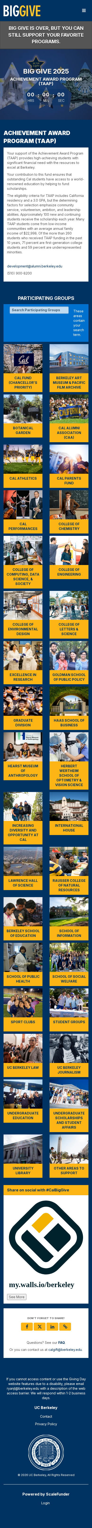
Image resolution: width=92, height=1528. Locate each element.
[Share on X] (40, 1327)
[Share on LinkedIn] (52, 1327)
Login (45, 1503)
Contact (46, 1416)
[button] (65, 1327)
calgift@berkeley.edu (65, 1350)
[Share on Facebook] (27, 1327)
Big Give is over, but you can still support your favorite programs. (46, 34)
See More (17, 1297)
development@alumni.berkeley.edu (34, 266)
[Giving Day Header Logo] (22, 10)
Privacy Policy (46, 1424)
